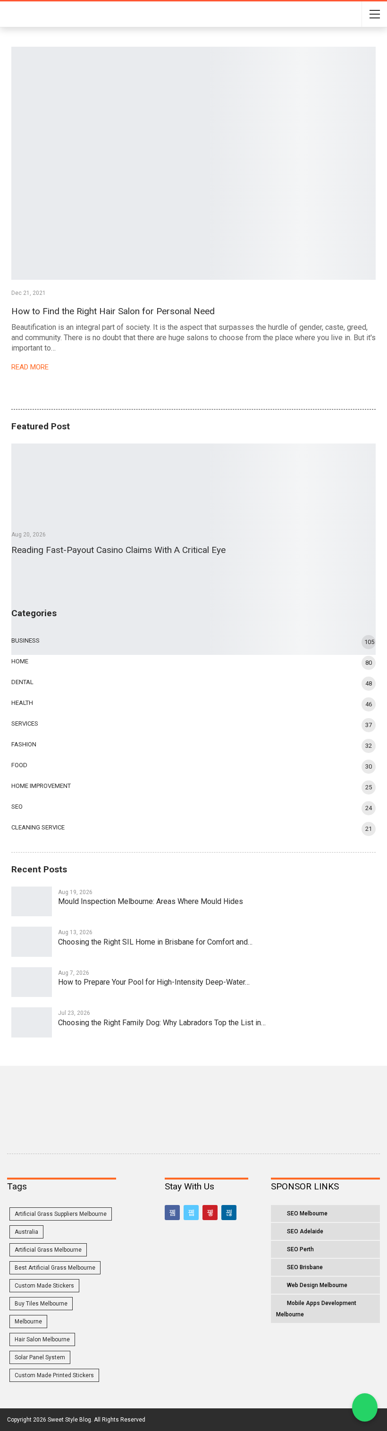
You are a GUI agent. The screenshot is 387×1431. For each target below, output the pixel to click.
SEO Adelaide (305, 1231)
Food (19, 765)
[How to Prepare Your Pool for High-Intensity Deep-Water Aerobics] (31, 982)
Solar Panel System (40, 1357)
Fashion (23, 744)
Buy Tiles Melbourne (41, 1303)
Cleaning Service (38, 827)
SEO (17, 806)
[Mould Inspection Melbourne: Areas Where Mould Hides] (31, 902)
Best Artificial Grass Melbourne (55, 1267)
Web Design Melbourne (317, 1285)
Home (19, 661)
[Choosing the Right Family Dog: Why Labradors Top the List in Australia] (31, 1022)
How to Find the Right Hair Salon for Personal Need (113, 311)
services (24, 723)
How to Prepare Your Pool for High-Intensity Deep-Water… (154, 982)
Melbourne (28, 1321)
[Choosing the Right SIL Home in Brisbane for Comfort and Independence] (31, 942)
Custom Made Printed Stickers (54, 1375)
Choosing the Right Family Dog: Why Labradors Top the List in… (162, 1022)
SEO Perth (300, 1249)
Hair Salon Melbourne (42, 1339)
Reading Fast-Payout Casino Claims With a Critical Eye (118, 549)
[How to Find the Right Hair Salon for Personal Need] (193, 163)
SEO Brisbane (305, 1267)
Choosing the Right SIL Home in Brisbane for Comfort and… (155, 941)
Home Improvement (41, 785)
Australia (26, 1232)
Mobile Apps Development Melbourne (316, 1309)
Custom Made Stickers (44, 1285)
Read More (30, 367)
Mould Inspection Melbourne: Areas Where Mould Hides (150, 901)
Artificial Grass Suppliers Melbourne (61, 1214)
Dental (22, 682)
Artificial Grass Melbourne (48, 1250)
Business (25, 640)
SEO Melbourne (307, 1213)
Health (22, 702)
